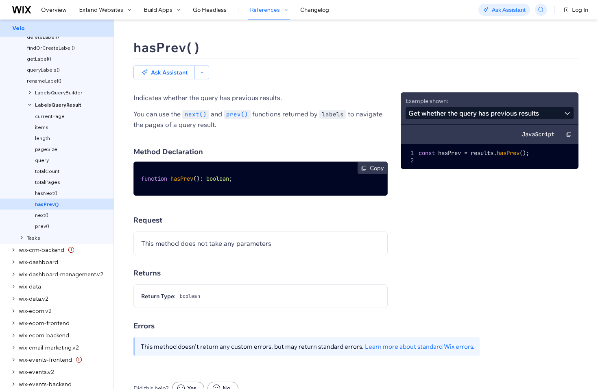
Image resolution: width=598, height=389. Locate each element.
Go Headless (210, 9)
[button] (164, 72)
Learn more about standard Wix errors (419, 346)
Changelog (314, 9)
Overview (54, 9)
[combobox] (490, 113)
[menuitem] (56, 28)
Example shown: (427, 101)
